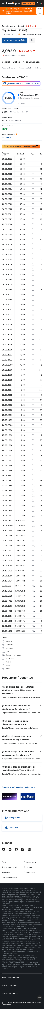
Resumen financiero (9, 68)
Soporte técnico (30, 872)
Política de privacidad (9, 985)
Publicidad (28, 867)
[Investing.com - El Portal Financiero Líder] (13, 3)
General (6, 62)
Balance (38, 68)
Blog (4, 862)
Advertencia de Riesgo (10, 993)
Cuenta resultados (26, 68)
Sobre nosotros (30, 862)
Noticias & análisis (31, 62)
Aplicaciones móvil (9, 867)
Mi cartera (6, 872)
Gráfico (16, 62)
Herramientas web (9, 877)
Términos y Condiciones (11, 977)
